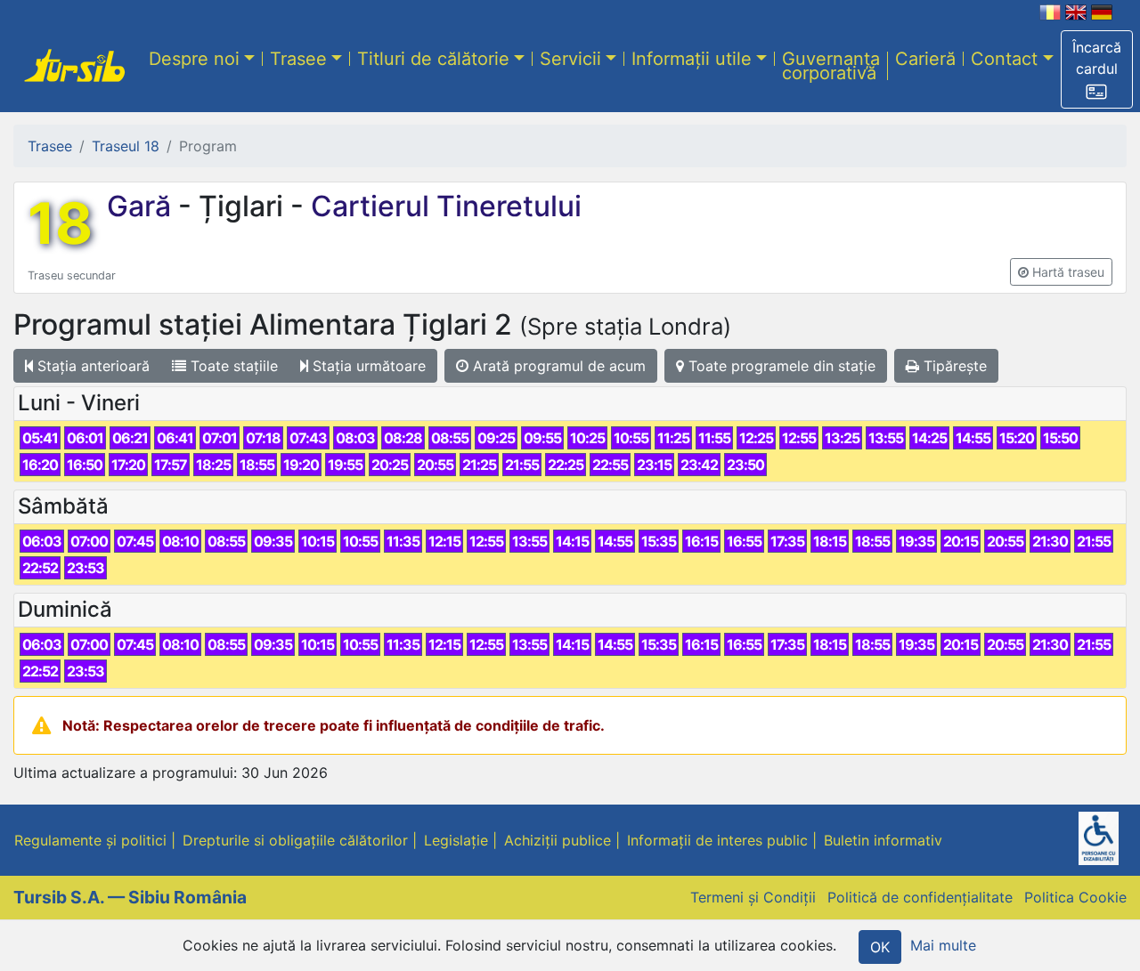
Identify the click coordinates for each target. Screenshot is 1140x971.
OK (880, 947)
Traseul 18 (125, 146)
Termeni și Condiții (753, 897)
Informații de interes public (717, 840)
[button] (1097, 69)
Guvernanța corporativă (831, 65)
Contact (1004, 58)
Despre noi (194, 58)
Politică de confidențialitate (920, 897)
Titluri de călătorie (433, 58)
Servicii (570, 58)
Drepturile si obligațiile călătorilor (295, 840)
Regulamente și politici (90, 840)
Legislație (456, 840)
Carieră (925, 58)
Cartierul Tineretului (443, 206)
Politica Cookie (1075, 897)
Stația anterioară (91, 366)
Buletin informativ (883, 840)
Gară (142, 206)
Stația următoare (367, 366)
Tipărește (953, 366)
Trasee (298, 58)
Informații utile (691, 58)
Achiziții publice (557, 840)
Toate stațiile (232, 366)
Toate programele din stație (779, 366)
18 (60, 223)
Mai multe (943, 945)
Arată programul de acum (557, 366)
